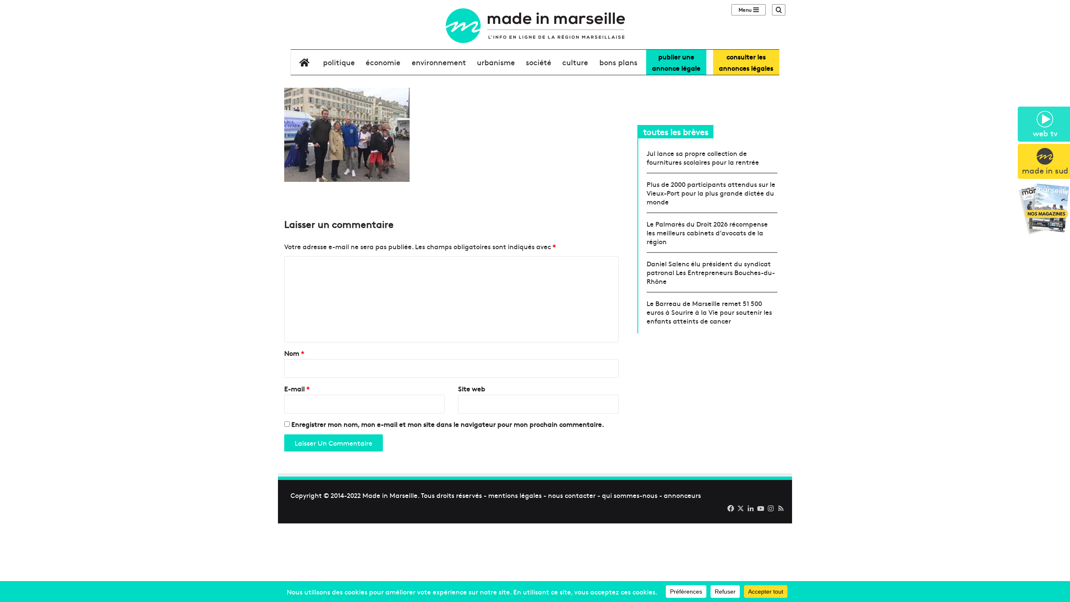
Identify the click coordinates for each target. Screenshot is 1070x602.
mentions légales (515, 495)
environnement (439, 62)
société (538, 62)
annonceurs (682, 495)
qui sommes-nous (629, 495)
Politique (339, 62)
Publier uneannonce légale (676, 62)
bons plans (618, 62)
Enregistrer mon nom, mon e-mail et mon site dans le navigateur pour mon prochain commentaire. (447, 424)
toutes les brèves (675, 131)
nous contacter (572, 495)
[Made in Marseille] (535, 25)
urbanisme (496, 62)
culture (575, 62)
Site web (471, 388)
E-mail (297, 388)
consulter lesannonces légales (746, 62)
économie (383, 62)
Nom (294, 352)
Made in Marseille (390, 495)
